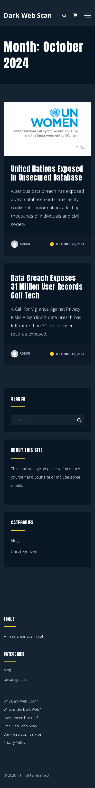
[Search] (79, 419)
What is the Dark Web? (22, 709)
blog (80, 147)
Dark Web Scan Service (22, 734)
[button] (76, 15)
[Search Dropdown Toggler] (64, 15)
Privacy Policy (14, 742)
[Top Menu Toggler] (87, 15)
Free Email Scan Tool (26, 636)
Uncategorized (24, 551)
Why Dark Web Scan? (21, 701)
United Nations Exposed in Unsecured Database (47, 173)
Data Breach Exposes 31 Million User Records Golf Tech (47, 286)
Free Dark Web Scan (20, 726)
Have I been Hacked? (21, 717)
